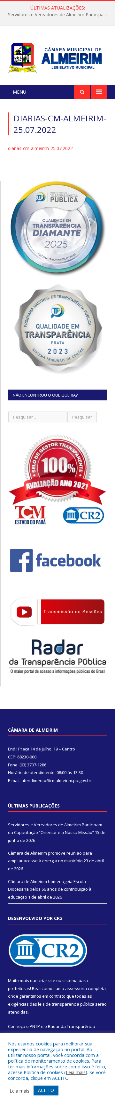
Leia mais (76, 1072)
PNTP (35, 1026)
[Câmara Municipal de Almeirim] (57, 56)
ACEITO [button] (46, 1090)
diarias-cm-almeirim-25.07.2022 (40, 148)
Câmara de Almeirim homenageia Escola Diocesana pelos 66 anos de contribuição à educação (49, 889)
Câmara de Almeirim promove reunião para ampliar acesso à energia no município (59, 15)
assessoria (76, 988)
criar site (47, 980)
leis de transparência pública (66, 1004)
